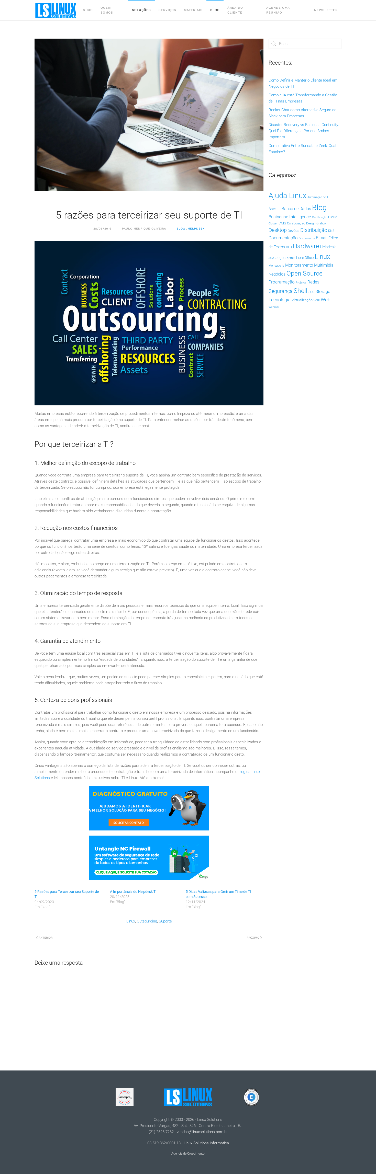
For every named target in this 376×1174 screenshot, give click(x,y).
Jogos (280, 258)
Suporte (165, 921)
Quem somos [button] (107, 10)
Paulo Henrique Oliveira (144, 228)
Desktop (278, 230)
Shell (300, 290)
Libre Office (305, 258)
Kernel (290, 258)
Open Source (304, 273)
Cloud (332, 217)
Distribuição (313, 230)
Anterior (45, 937)
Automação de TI (318, 197)
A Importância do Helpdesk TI (133, 892)
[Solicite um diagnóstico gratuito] (149, 807)
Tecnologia (280, 299)
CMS (282, 223)
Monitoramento (299, 265)
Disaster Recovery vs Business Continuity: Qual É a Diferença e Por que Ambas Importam (304, 130)
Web (325, 300)
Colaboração (296, 223)
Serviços (167, 10)
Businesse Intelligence (290, 216)
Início (87, 10)
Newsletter (326, 10)
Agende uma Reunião (278, 10)
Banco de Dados (296, 208)
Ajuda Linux (287, 195)
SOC (311, 292)
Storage (322, 291)
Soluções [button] (141, 10)
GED (289, 247)
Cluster (273, 223)
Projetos (301, 282)
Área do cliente (235, 10)
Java (271, 258)
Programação (282, 281)
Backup (275, 209)
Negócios (277, 274)
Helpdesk (196, 228)
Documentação (283, 237)
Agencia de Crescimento (188, 1153)
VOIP (317, 300)
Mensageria (276, 265)
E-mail (321, 237)
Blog (215, 10)
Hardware (306, 246)
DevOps (293, 231)
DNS (331, 231)
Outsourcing (147, 921)
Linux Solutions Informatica (206, 1143)
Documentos (307, 238)
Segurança (281, 291)
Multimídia (324, 265)
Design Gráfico (316, 223)
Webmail (274, 307)
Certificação (319, 217)
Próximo (253, 937)
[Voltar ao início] (56, 10)
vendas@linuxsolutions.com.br (202, 1132)
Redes (313, 281)
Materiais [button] (193, 10)
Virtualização (302, 300)
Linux (130, 921)
